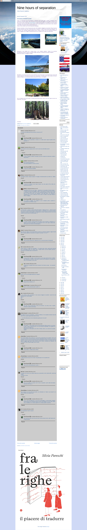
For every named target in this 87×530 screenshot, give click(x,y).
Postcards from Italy (63, 134)
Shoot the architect (63, 195)
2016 (62, 244)
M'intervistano (62, 153)
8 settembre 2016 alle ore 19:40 (28, 246)
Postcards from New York (64, 146)
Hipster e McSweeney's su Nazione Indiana (64, 95)
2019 (62, 285)
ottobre (63, 277)
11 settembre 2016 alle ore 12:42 (36, 323)
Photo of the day (63, 141)
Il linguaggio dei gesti (67, 327)
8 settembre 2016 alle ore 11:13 (29, 130)
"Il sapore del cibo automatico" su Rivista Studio (64, 85)
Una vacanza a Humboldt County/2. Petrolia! (65, 262)
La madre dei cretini (63, 173)
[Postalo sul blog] (35, 123)
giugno (63, 253)
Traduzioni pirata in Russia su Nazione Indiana (63, 103)
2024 (62, 293)
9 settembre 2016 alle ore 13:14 (30, 371)
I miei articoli (62, 155)
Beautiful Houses (63, 169)
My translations (63, 184)
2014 (62, 241)
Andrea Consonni (24, 313)
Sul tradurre (62, 152)
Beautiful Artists (63, 140)
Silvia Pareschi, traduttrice (63, 45)
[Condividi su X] (36, 123)
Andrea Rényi (23, 336)
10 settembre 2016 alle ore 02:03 (32, 390)
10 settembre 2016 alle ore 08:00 (28, 409)
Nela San (22, 371)
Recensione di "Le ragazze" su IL (63, 78)
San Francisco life (63, 227)
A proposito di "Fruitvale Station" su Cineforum (64, 88)
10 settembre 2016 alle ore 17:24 (36, 348)
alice (22, 208)
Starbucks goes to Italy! (65, 352)
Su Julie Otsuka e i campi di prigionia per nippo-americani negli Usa (64, 100)
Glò (21, 246)
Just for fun (62, 137)
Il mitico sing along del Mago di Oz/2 (67, 299)
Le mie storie (62, 142)
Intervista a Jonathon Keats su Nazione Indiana (64, 98)
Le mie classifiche (63, 221)
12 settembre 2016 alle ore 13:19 (36, 381)
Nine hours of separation (36, 8)
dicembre (63, 280)
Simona (22, 130)
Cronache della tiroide (64, 176)
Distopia (61, 156)
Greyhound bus (64, 265)
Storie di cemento (63, 170)
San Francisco (62, 126)
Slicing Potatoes (24, 356)
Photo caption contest (64, 186)
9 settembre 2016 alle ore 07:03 (31, 336)
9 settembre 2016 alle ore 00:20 (32, 272)
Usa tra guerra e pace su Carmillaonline (64, 116)
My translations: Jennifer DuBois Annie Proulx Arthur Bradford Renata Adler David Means (64, 203)
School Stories (62, 166)
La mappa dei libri (67, 332)
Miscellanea (62, 131)
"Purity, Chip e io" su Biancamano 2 (64, 80)
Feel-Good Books (63, 177)
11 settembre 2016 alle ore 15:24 (36, 304)
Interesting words (63, 151)
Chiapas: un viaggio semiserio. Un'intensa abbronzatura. (67, 348)
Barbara (22, 175)
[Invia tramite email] (33, 123)
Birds (61, 149)
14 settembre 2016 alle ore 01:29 (35, 285)
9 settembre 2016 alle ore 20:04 (30, 263)
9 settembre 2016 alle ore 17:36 (36, 280)
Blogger (48, 526)
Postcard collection (63, 179)
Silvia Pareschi (26, 138)
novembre (63, 279)
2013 (62, 240)
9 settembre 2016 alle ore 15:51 (36, 363)
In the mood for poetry (64, 161)
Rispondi (22, 133)
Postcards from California (25, 125)
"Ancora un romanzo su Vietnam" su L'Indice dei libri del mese (64, 109)
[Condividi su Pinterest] (38, 123)
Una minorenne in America (64, 219)
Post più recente (21, 443)
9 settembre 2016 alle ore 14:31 (32, 188)
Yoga (61, 198)
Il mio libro (62, 157)
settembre (63, 258)
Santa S (22, 230)
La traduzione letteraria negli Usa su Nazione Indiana (64, 106)
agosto (63, 256)
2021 (62, 288)
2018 (62, 284)
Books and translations (64, 127)
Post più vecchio (53, 443)
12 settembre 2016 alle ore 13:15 (36, 199)
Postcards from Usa (63, 165)
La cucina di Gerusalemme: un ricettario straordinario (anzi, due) (67, 306)
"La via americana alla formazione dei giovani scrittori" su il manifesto (64, 113)
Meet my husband (63, 136)
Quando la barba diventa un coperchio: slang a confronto (67, 312)
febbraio (63, 247)
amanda (22, 147)
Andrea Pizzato (23, 272)
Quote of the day (63, 138)
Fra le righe (62, 209)
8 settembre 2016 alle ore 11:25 (36, 138)
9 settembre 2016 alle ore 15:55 (36, 256)
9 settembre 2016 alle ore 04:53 (32, 160)
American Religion (63, 160)
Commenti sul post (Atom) (25, 445)
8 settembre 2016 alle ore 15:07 (28, 208)
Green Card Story (63, 171)
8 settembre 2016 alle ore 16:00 (29, 230)
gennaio (63, 246)
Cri (21, 409)
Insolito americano (63, 193)
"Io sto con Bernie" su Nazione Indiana (64, 82)
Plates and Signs (63, 163)
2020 (62, 287)
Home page (37, 443)
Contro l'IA (62, 180)
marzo (63, 249)
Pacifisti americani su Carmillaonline (64, 118)
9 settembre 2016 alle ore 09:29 (32, 356)
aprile (63, 250)
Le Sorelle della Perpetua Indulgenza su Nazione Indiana (64, 90)
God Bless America (63, 211)
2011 (62, 237)
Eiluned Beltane (24, 390)
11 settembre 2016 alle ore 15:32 (36, 416)
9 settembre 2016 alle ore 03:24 (28, 293)
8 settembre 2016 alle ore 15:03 (29, 175)
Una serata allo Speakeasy (64, 270)
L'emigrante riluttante (64, 148)
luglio (63, 255)
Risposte (23, 136)
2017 (62, 282)
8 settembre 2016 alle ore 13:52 (36, 154)
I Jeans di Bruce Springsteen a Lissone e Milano (64, 272)
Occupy (61, 185)
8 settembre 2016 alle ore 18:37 (36, 238)
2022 (62, 290)
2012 (62, 238)
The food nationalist (63, 167)
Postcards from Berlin (64, 159)
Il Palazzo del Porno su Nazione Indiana (64, 93)
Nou (21, 293)
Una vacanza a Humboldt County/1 (65, 260)
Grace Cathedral (63, 192)
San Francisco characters (64, 207)
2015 (62, 243)
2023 (62, 291)
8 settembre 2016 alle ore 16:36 (36, 182)
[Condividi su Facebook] (37, 123)
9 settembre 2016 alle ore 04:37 (33, 313)
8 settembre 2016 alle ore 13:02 (29, 147)
